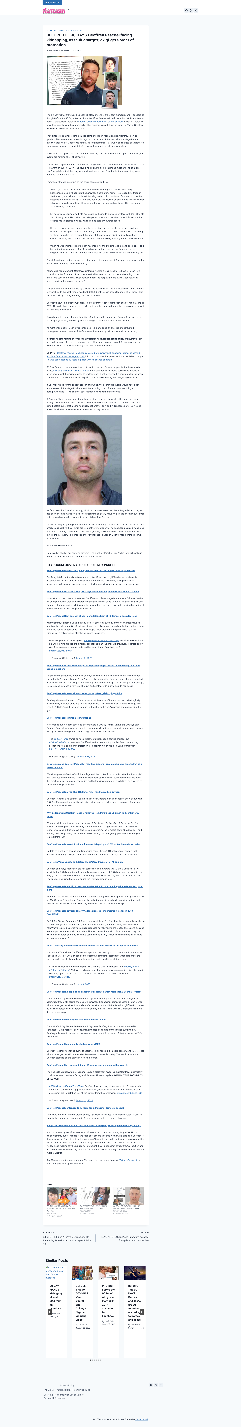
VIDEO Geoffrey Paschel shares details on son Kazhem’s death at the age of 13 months (92, 945)
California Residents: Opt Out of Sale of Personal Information (63, 1396)
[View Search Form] (68, 10)
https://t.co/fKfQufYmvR (61, 650)
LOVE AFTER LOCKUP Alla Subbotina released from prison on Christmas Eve (124, 1237)
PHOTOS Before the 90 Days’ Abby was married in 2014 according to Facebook (108, 1301)
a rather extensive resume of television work (100, 121)
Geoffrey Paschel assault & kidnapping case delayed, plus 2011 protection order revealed (93, 844)
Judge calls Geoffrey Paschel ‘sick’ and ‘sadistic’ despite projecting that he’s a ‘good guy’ (94, 1125)
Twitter (122, 1160)
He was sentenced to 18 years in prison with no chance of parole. (79, 359)
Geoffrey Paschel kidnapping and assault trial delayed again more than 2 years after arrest (94, 992)
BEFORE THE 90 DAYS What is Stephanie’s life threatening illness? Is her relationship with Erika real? (67, 1238)
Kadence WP (141, 1419)
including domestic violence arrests (71, 370)
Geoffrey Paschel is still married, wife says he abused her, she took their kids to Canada (93, 591)
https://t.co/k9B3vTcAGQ (129, 1093)
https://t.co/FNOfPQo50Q (62, 749)
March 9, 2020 (83, 984)
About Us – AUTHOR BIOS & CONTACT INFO (67, 1390)
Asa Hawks (53, 50)
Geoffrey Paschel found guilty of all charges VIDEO (73, 1044)
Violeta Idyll (56, 1313)
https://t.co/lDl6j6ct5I (59, 977)
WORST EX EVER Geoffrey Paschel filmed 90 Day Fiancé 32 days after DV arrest (61, 1208)
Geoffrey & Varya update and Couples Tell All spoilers (85, 862)
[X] (191, 10)
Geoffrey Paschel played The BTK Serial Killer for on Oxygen (83, 792)
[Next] (142, 1312)
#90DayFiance (91, 640)
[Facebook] (186, 10)
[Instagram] (196, 10)
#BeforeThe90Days (109, 640)
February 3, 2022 (84, 1100)
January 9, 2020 (84, 658)
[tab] (90, 1360)
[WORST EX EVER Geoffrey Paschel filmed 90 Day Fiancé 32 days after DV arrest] (62, 1196)
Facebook (132, 1160)
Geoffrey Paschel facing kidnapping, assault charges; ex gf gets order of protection (91, 570)
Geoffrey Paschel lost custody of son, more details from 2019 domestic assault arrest (92, 616)
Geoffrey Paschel (74, 31)
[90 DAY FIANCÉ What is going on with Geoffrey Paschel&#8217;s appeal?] (128, 1196)
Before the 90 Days (55, 31)
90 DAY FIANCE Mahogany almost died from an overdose (56, 1297)
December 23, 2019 (86, 756)
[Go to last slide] (50, 1312)
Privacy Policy (52, 2)
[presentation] (56, 1273)
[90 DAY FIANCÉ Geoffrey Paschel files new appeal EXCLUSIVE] (95, 1196)
